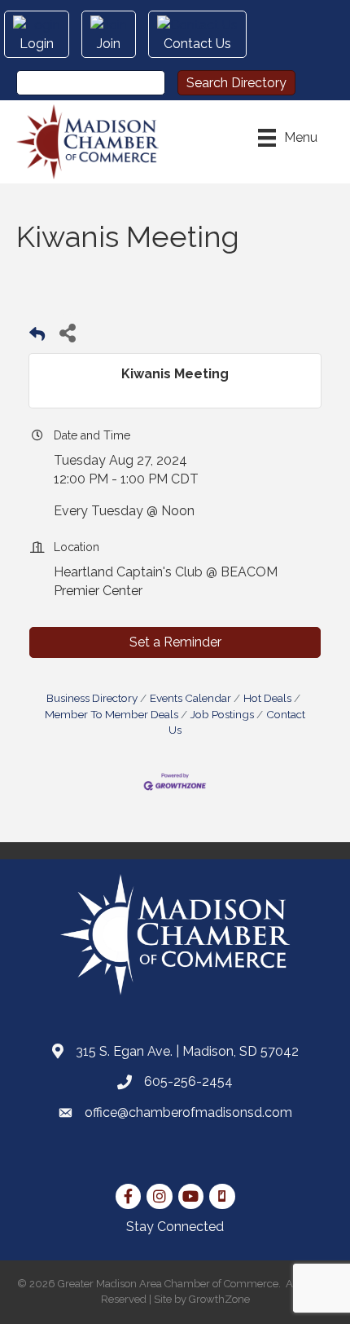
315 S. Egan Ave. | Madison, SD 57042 (187, 1051)
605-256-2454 (188, 1081)
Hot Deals (267, 697)
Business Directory (92, 697)
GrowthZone (219, 1299)
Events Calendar (190, 697)
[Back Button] (37, 337)
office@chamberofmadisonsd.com (188, 1112)
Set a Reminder (175, 642)
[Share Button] (67, 332)
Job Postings (222, 714)
